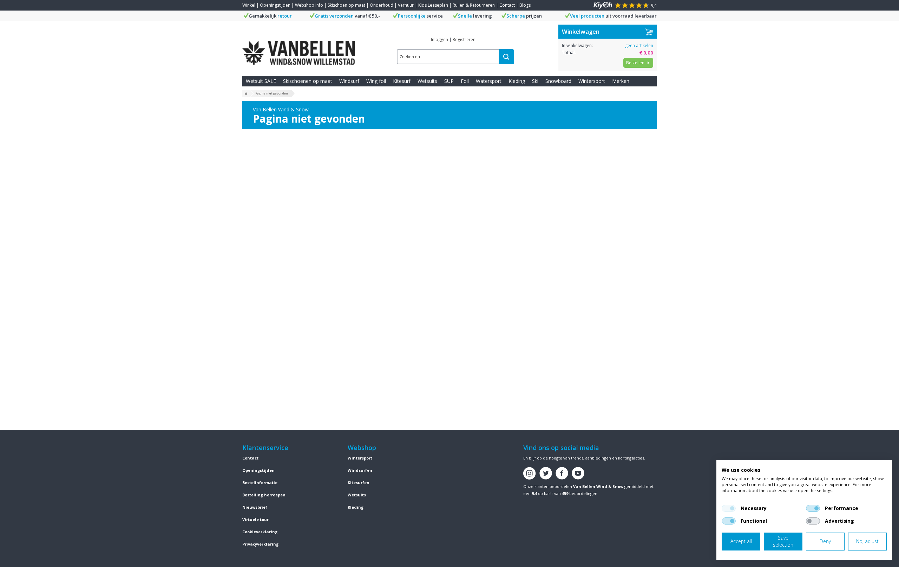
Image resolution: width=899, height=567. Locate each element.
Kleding (516, 81)
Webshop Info (309, 5)
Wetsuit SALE (261, 81)
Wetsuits (427, 81)
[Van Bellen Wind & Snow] (298, 47)
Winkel (248, 5)
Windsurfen (360, 470)
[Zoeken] (506, 56)
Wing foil (376, 81)
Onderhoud (381, 5)
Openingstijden (275, 5)
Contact (507, 5)
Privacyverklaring (260, 544)
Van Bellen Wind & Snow (598, 486)
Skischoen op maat (346, 5)
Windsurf (349, 81)
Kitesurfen (358, 482)
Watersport (488, 81)
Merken (620, 81)
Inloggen (439, 40)
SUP (449, 81)
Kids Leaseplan (433, 5)
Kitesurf (402, 81)
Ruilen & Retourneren (474, 5)
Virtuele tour (255, 519)
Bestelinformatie (259, 482)
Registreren (464, 40)
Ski (535, 81)
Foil (465, 81)
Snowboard (558, 81)
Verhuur (406, 5)
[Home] (246, 94)
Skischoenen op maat (307, 81)
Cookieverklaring (259, 531)
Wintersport (591, 81)
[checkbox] (729, 508)
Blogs (525, 5)
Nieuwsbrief (254, 507)
